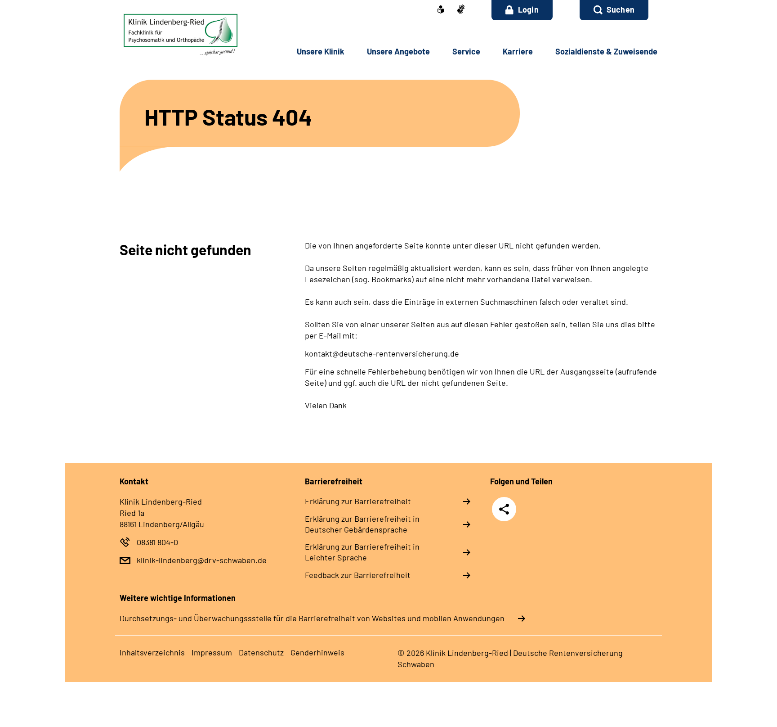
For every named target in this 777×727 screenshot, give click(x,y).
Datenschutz (261, 652)
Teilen (504, 508)
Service (466, 51)
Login (528, 9)
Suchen (620, 9)
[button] (614, 10)
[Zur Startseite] (180, 34)
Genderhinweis (317, 652)
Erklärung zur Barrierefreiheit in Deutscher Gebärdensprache (362, 524)
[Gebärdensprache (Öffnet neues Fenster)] (460, 10)
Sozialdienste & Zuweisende (606, 51)
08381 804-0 (157, 542)
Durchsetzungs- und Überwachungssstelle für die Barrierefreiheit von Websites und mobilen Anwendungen (312, 618)
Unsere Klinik (320, 51)
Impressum (212, 652)
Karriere (518, 51)
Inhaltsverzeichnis (152, 652)
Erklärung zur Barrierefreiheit (358, 501)
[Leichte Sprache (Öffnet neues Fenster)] (441, 10)
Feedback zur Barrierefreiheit (358, 575)
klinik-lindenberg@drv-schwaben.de (202, 560)
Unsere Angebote (398, 51)
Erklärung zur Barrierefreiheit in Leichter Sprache (362, 552)
